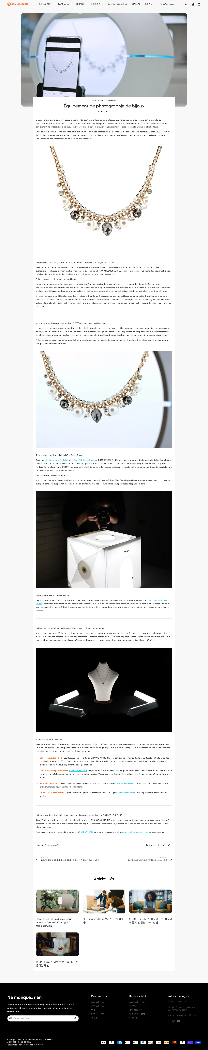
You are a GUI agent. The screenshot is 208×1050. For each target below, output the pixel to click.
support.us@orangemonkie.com (135, 832)
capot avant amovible (126, 793)
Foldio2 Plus (159, 600)
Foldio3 (150, 600)
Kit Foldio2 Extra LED (123, 784)
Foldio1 (39, 604)
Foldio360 (84, 460)
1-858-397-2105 (86, 832)
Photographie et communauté (104, 100)
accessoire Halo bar (78, 771)
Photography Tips (53, 845)
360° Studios (63, 4)
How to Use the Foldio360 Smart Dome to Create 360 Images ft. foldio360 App (54, 922)
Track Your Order (167, 4)
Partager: (150, 845)
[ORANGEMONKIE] (18, 4)
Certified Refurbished (117, 4)
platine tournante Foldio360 (56, 460)
